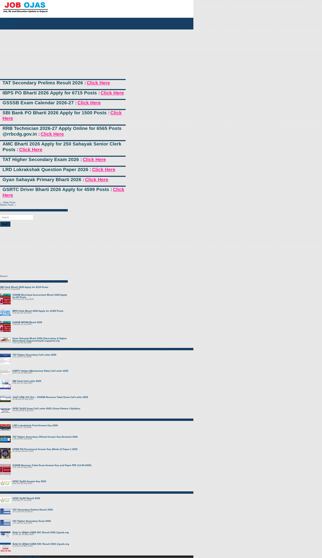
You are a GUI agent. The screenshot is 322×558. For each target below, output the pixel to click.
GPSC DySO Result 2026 (26, 498)
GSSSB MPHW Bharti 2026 (27, 322)
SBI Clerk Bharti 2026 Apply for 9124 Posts (24, 287)
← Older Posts (7, 202)
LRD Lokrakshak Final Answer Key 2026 (35, 425)
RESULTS (5, 28)
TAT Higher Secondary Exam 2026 (31, 521)
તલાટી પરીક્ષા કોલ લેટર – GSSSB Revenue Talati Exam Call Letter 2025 (50, 397)
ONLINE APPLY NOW (11, 21)
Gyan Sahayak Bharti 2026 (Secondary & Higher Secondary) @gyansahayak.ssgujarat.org (39, 339)
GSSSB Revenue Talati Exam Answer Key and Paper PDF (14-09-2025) (51, 465)
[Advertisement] (63, 54)
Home (3, 19)
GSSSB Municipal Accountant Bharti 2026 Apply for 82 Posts (39, 296)
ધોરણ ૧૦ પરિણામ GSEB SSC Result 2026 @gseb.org (40, 532)
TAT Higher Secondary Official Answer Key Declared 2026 (45, 436)
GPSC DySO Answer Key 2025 (29, 481)
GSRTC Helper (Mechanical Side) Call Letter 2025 (40, 370)
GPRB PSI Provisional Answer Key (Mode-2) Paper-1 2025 (44, 449)
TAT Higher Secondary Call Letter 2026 (34, 354)
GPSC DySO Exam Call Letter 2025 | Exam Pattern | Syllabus (46, 408)
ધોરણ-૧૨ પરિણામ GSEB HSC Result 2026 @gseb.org (40, 544)
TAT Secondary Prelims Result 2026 (32, 509)
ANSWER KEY (8, 26)
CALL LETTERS (8, 23)
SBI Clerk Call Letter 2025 (26, 381)
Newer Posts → (8, 204)
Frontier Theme (32, 556)
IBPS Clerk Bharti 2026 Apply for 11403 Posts (37, 311)
